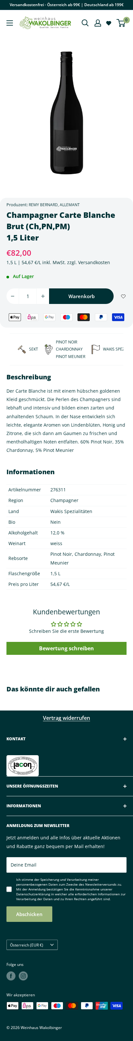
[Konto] (98, 23)
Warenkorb (81, 296)
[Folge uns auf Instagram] (23, 975)
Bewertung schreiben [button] (66, 648)
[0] (121, 23)
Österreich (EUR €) (26, 944)
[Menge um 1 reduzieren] (12, 296)
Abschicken (29, 914)
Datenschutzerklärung (33, 894)
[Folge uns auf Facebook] (10, 975)
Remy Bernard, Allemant (54, 204)
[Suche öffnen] (85, 23)
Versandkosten (94, 262)
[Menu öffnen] (9, 23)
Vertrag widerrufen (66, 718)
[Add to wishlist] (123, 296)
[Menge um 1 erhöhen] (43, 296)
